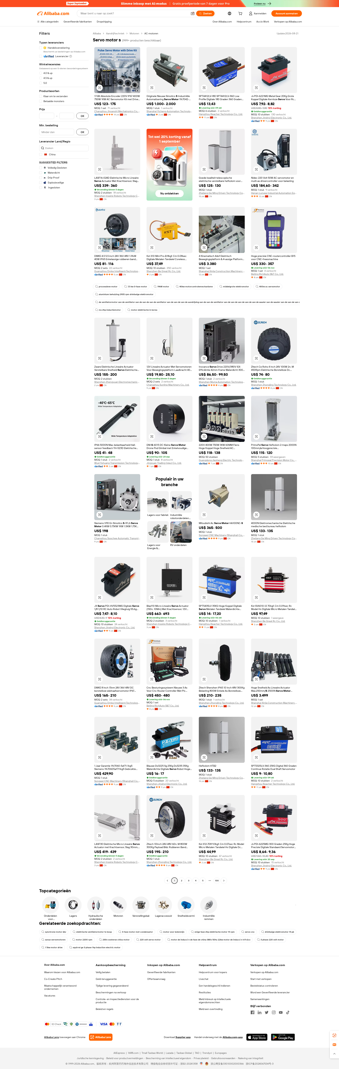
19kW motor (163, 286)
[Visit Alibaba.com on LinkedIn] (259, 1012)
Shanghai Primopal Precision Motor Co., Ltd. (274, 460)
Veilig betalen (103, 972)
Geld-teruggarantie (106, 979)
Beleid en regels (104, 1009)
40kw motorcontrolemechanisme (196, 286)
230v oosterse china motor (116, 939)
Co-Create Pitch (53, 979)
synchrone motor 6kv (55, 932)
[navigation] (64, 457)
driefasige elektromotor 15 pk (279, 932)
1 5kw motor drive (54, 947)
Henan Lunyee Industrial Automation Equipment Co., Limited (274, 193)
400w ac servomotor (269, 286)
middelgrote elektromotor (236, 286)
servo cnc (250, 932)
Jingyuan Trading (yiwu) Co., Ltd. (164, 463)
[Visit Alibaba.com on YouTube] (281, 1012)
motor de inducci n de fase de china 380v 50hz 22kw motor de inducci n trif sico (210, 939)
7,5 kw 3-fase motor (137, 286)
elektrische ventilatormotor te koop (94, 932)
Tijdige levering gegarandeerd (112, 985)
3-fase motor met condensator (137, 932)
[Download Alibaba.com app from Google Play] (283, 1037)
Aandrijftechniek (115, 33)
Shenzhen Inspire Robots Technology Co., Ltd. (117, 195)
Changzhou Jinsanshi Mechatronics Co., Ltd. (117, 111)
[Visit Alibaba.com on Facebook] (252, 1012)
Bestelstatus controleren (264, 985)
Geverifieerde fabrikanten (161, 972)
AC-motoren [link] (151, 33)
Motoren (134, 33)
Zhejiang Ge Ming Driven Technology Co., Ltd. (222, 193)
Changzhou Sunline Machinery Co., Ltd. (168, 384)
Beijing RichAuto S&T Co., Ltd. (267, 274)
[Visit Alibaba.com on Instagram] (274, 1012)
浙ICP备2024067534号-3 (259, 1063)
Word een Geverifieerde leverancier (270, 992)
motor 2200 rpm (84, 939)
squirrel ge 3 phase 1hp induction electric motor (96, 947)
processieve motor (108, 286)
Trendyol (207, 1052)
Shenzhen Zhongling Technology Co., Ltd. (273, 384)
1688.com (133, 1052)
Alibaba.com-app (233, 1037)
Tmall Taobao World (152, 1052)
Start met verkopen (261, 979)
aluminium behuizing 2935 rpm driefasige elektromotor (126, 294)
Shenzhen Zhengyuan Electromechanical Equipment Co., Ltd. (117, 382)
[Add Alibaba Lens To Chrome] (100, 1037)
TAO (197, 1052)
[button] (193, 13)
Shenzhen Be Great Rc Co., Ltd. (164, 271)
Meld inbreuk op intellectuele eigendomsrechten (215, 1001)
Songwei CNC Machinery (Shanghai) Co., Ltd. (222, 535)
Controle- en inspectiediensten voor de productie (117, 1001)
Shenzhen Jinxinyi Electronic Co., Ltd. (271, 117)
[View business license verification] (201, 1063)
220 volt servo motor (150, 939)
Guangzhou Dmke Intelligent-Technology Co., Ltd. (117, 271)
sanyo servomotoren (55, 939)
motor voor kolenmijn (173, 932)
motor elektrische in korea (144, 310)
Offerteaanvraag (156, 979)
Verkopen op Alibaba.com (264, 972)
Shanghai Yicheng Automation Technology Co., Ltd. (169, 111)
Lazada (169, 1052)
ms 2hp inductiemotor (110, 310)
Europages (221, 1052)
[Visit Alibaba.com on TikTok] (288, 1012)
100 (217, 880)
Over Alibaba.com (54, 964)
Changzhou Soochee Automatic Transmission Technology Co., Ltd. (117, 538)
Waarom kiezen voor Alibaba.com (62, 972)
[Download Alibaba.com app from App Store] (256, 1037)
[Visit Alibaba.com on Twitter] (266, 1012)
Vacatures (49, 995)
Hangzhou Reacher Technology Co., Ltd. (221, 114)
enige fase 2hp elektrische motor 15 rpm (215, 932)
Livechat (203, 979)
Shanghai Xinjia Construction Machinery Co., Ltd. (222, 271)
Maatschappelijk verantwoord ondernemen (60, 987)
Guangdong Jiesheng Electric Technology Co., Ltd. (222, 460)
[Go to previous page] (167, 880)
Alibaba (97, 33)
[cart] (241, 14)
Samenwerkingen (259, 999)
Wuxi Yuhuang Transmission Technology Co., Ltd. (117, 463)
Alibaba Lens (51, 1037)
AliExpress (119, 1052)
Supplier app (183, 1037)
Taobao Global (184, 1052)
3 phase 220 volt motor (272, 939)
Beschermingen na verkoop (111, 992)
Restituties (205, 992)
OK (82, 115)
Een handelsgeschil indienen (214, 985)
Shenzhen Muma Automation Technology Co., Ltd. (222, 382)
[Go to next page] (224, 880)
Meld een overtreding (210, 1009)
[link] (334, 1035)
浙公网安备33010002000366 (227, 1063)
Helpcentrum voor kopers (213, 972)
